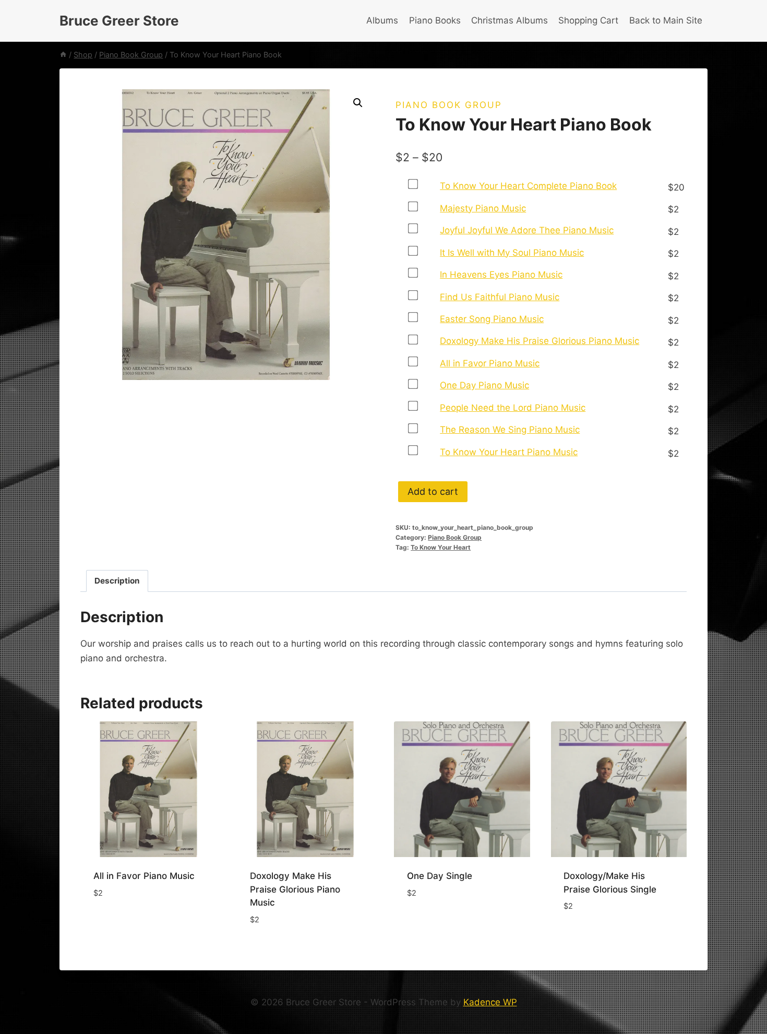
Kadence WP (490, 1002)
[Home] (63, 54)
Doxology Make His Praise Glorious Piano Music (539, 341)
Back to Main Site (665, 20)
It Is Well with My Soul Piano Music (512, 252)
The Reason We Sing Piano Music (510, 429)
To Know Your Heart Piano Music (509, 452)
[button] (358, 102)
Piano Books (435, 20)
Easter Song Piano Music (492, 319)
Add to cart (433, 491)
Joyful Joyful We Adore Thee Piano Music (527, 230)
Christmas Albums (509, 20)
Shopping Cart (588, 20)
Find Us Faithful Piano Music (499, 297)
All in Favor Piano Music (490, 363)
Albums (382, 20)
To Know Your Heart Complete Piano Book (528, 186)
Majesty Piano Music (483, 208)
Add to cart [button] (119, 924)
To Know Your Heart (441, 547)
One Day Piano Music (484, 385)
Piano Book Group (449, 105)
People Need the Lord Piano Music (512, 407)
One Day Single (439, 876)
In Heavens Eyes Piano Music (501, 274)
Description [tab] (117, 581)
